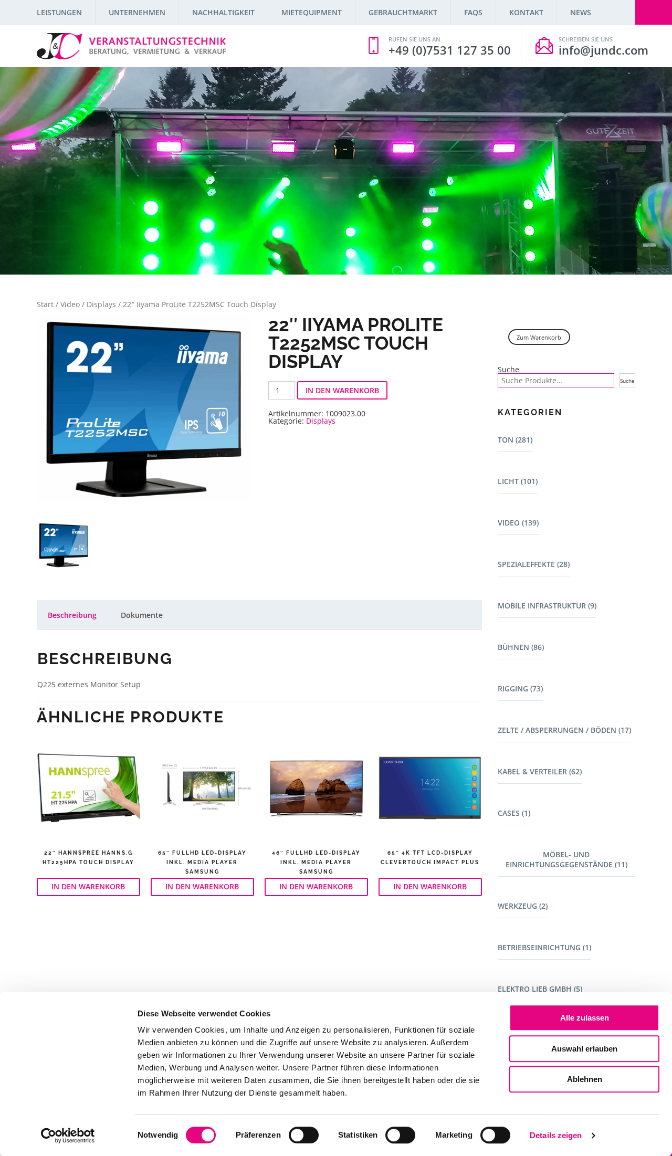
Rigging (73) (520, 688)
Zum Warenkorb (539, 337)
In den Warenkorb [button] (88, 886)
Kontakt (526, 12)
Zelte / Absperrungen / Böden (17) (564, 730)
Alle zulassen (584, 1017)
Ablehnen (584, 1079)
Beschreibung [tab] (72, 615)
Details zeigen (556, 1135)
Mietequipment (311, 12)
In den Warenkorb (342, 390)
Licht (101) (518, 481)
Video (70, 304)
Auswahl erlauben (584, 1048)
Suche (508, 369)
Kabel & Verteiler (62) (540, 771)
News (580, 12)
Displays (101, 304)
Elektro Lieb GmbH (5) (540, 989)
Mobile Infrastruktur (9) (547, 606)
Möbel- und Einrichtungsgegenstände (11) (566, 859)
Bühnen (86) (521, 647)
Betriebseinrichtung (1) (544, 947)
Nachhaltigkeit (223, 12)
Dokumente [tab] (142, 615)
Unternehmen (137, 12)
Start (45, 304)
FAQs (473, 12)
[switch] (304, 1135)
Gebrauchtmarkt (403, 12)
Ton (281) (515, 440)
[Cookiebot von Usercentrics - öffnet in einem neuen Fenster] (68, 1135)
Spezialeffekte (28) (534, 564)
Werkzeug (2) (523, 906)
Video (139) (518, 523)
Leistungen (59, 12)
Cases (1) (514, 813)
